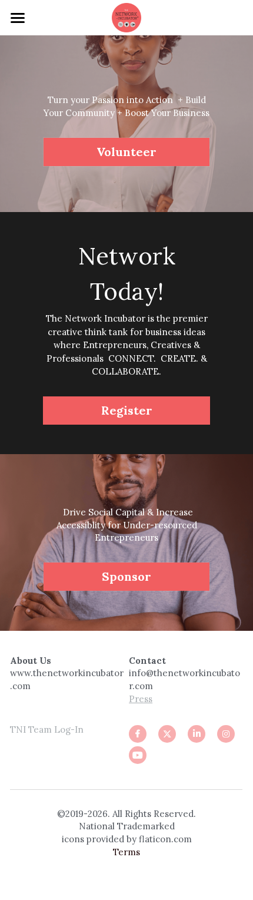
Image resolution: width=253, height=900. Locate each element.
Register (126, 410)
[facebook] (138, 734)
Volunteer (126, 151)
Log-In (68, 729)
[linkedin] (196, 734)
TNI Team (31, 729)
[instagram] (226, 734)
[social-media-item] (138, 755)
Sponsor (126, 576)
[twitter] (167, 734)
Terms (126, 852)
